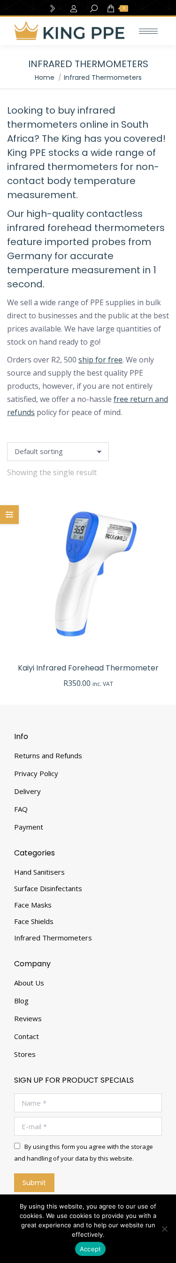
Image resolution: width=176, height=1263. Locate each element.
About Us (29, 982)
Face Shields (34, 921)
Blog (21, 1000)
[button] (156, 642)
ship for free (100, 359)
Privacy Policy (36, 773)
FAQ (21, 809)
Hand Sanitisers (39, 872)
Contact (26, 1036)
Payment (28, 827)
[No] (164, 1228)
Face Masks (33, 904)
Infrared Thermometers (53, 937)
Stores (25, 1054)
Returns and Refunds (48, 755)
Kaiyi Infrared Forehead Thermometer (88, 667)
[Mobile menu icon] (148, 31)
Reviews (28, 1018)
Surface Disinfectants (48, 888)
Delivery (27, 791)
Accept (90, 1249)
